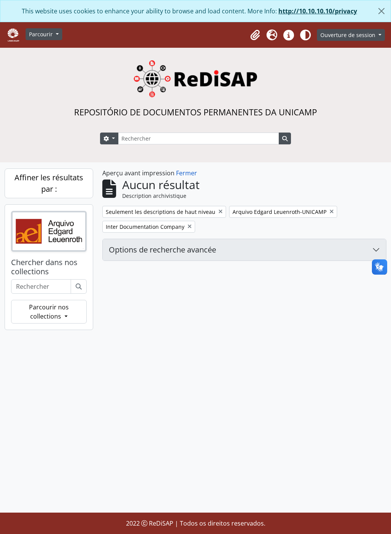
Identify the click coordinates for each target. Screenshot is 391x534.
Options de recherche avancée (162, 249)
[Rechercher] (79, 286)
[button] (255, 35)
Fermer (186, 173)
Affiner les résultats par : (49, 183)
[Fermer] (381, 11)
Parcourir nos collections (49, 311)
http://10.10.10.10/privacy (317, 11)
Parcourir (41, 34)
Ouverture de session (348, 35)
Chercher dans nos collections (44, 267)
